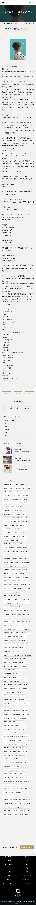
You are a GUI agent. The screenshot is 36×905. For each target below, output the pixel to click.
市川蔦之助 (27, 803)
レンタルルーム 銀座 (9, 762)
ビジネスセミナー (8, 759)
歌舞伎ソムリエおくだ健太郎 (10, 733)
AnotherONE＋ (7, 703)
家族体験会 (6, 621)
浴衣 (21, 499)
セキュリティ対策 (18, 773)
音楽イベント (18, 744)
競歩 (15, 684)
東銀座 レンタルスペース (10, 751)
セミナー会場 (7, 670)
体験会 (24, 618)
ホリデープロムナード (18, 629)
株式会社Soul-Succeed (24, 718)
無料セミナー (19, 777)
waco (5, 606)
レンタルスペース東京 (9, 592)
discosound (6, 518)
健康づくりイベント (26, 714)
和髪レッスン (23, 636)
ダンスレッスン (7, 495)
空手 (17, 525)
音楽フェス (21, 740)
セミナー (7, 429)
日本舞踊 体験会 (8, 803)
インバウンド (7, 588)
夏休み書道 (6, 666)
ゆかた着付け (7, 558)
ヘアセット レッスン (9, 785)
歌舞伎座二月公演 (25, 736)
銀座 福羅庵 (7, 766)
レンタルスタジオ (8, 521)
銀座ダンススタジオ (8, 655)
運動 (19, 529)
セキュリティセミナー (9, 777)
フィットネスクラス (20, 506)
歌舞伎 (23, 644)
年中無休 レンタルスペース (10, 796)
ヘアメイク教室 (25, 599)
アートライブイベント (9, 603)
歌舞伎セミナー (7, 644)
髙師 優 (5, 721)
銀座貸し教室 (16, 703)
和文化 (5, 525)
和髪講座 (6, 640)
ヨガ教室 (14, 588)
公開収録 (10, 492)
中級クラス (17, 599)
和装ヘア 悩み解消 (8, 770)
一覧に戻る (18, 393)
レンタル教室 (27, 588)
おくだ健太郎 (22, 640)
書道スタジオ (23, 666)
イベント (27, 810)
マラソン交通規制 (8, 684)
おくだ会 (6, 658)
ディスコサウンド (8, 532)
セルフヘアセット (21, 695)
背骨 (18, 518)
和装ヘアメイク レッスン (22, 762)
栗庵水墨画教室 (17, 618)
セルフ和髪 (25, 495)
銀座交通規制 (17, 681)
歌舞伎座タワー (7, 484)
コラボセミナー (23, 536)
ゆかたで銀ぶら (7, 629)
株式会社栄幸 (17, 714)
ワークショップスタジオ (9, 807)
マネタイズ (15, 536)
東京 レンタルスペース (22, 707)
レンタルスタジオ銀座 (23, 677)
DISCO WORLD (18, 503)
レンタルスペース (25, 807)
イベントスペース (8, 610)
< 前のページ (6, 393)
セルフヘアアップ (24, 555)
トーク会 (29, 644)
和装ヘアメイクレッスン (9, 695)
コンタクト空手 (7, 529)
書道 (5, 810)
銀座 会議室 (7, 755)
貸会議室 (12, 540)
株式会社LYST (22, 755)
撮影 (6, 435)
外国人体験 (13, 614)
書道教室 (6, 573)
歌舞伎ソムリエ (16, 644)
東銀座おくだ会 (13, 640)
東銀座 (22, 484)
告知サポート (26, 744)
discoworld (18, 547)
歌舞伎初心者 (28, 655)
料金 (5, 492)
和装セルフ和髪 (7, 584)
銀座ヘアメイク (7, 577)
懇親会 (9, 814)
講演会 (21, 814)
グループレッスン (14, 573)
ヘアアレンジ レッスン (9, 692)
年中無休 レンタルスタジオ (10, 799)
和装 (25, 566)
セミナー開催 (23, 759)
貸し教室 (19, 569)
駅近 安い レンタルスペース (18, 670)
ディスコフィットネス (9, 506)
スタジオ (10, 810)
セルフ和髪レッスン (25, 703)
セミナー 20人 (27, 777)
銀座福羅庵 (15, 584)
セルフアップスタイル (9, 514)
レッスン (11, 503)
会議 (6, 432)
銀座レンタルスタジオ (9, 625)
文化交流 (20, 588)
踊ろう (24, 547)
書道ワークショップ (23, 662)
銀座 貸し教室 (7, 651)
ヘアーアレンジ (7, 555)
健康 (10, 721)
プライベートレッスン (25, 584)
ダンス (6, 423)
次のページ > (29, 393)
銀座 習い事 (15, 636)
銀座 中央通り (28, 629)
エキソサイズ (17, 521)
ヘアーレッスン (23, 551)
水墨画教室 (25, 569)
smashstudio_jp (13, 740)
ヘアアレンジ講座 (8, 566)
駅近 (5, 814)
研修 (22, 810)
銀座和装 (22, 573)
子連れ (26, 814)
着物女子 (18, 514)
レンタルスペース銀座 (9, 547)
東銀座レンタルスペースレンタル (17, 658)
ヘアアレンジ (20, 595)
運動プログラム (24, 518)
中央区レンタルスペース (9, 595)
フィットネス (7, 510)
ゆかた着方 (14, 558)
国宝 (22, 655)
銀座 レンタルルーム (20, 725)
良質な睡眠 (6, 718)
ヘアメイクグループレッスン (10, 699)
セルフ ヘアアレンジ (17, 766)
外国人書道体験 (25, 577)
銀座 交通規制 (19, 632)
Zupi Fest (6, 740)
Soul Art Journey (26, 610)
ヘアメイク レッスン (21, 692)
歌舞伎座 (17, 655)
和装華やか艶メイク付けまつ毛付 (17, 581)
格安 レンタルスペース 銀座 (10, 677)
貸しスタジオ (15, 510)
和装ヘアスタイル (18, 566)
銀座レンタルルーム (16, 651)
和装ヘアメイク (14, 562)
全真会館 (22, 525)
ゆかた (25, 499)
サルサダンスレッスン (19, 492)
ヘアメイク (11, 525)
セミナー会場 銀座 (8, 792)
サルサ (27, 492)
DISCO (21, 532)
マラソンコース (25, 681)
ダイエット (24, 521)
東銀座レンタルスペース (9, 543)
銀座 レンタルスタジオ (19, 729)
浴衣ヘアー (6, 562)
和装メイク (6, 551)
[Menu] (33, 2)
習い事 (14, 529)
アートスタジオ (17, 610)
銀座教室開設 (18, 792)
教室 (6, 426)
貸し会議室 (14, 755)
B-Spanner (28, 740)
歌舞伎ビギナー (25, 710)
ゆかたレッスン (22, 558)
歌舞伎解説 (21, 647)
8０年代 (13, 518)
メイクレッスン (14, 551)
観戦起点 (6, 688)
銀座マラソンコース (22, 684)
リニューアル (16, 484)
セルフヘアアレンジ (8, 599)
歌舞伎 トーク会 (8, 773)
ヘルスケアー (14, 718)
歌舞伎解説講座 (16, 710)
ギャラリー (16, 810)
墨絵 (5, 618)
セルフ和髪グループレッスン (22, 781)
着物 (21, 510)
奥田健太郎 (21, 699)
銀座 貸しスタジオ (8, 714)
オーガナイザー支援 (8, 744)
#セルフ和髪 (8, 408)
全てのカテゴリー (9, 420)
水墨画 (19, 614)
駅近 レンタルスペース (9, 725)
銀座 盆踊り (6, 632)
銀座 (18, 807)
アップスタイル (14, 499)
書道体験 (6, 581)
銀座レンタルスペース (21, 540)
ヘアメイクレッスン (24, 562)
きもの (23, 514)
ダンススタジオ (7, 536)
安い (29, 488)
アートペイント (27, 603)
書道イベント (7, 662)
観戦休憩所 (12, 688)
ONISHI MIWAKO (12, 606)
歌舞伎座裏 (14, 647)
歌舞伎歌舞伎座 (7, 710)
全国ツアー (20, 606)
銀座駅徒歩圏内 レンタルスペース (11, 673)
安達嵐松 (10, 618)
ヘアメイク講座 (16, 577)
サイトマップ (27, 883)
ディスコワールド (28, 503)
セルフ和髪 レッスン (9, 781)
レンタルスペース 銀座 (22, 688)
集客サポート (7, 747)
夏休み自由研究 (14, 666)
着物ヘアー (15, 555)
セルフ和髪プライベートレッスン (11, 736)
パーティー (15, 814)
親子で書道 (14, 662)
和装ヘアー (6, 499)
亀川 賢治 (16, 759)
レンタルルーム (20, 543)
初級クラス (27, 632)
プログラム (24, 529)
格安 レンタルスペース (18, 721)
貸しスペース (19, 603)
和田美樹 (6, 540)
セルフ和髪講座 (7, 636)
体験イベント (26, 614)
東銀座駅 (13, 569)
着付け (5, 503)
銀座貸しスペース (26, 621)
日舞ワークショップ (18, 803)
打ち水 (12, 632)
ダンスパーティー (17, 495)
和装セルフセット (8, 729)
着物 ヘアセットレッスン (9, 707)
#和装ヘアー (18, 408)
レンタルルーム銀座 (15, 621)
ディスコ (16, 532)
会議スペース (19, 592)
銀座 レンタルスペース (21, 625)
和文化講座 (6, 569)
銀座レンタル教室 (8, 681)
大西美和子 (6, 614)
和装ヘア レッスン (20, 785)
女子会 (24, 488)
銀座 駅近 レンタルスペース (19, 747)
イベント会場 (7, 647)
